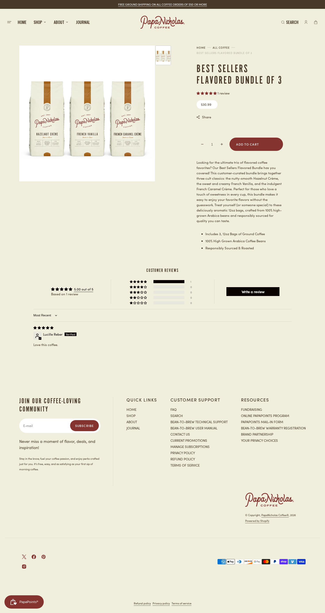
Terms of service (181, 603)
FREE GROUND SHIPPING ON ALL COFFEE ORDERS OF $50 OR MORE (162, 4)
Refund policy (142, 603)
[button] (289, 22)
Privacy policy (161, 603)
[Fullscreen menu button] (9, 22)
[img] (43, 327)
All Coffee (221, 47)
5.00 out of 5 (83, 289)
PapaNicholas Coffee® (275, 515)
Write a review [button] (253, 291)
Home (201, 47)
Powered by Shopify (257, 521)
